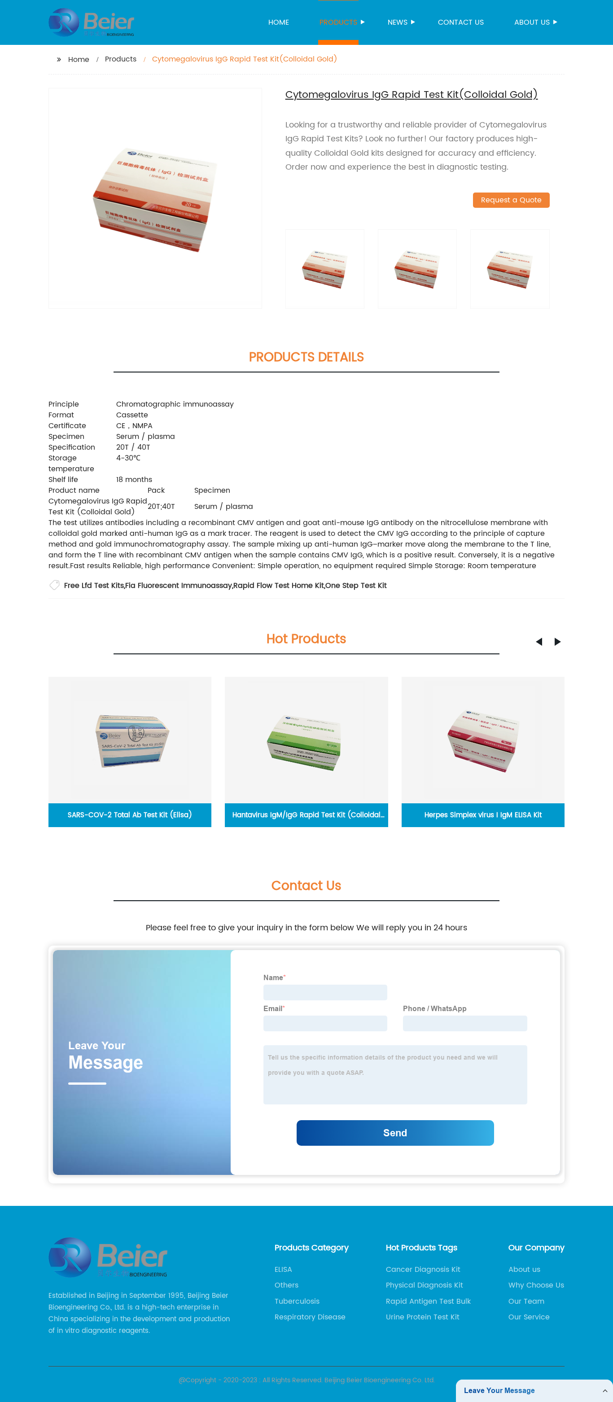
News (397, 22)
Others (286, 1285)
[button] (539, 642)
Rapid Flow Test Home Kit (278, 585)
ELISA (283, 1269)
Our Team (526, 1301)
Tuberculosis (297, 1301)
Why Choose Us (536, 1285)
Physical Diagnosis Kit (424, 1285)
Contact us (461, 22)
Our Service (529, 1317)
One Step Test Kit (356, 585)
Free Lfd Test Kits (94, 585)
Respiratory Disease (310, 1317)
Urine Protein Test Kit (423, 1317)
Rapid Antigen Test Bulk (428, 1301)
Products (338, 22)
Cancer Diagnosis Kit (423, 1269)
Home (278, 22)
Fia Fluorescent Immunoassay (178, 585)
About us (532, 22)
